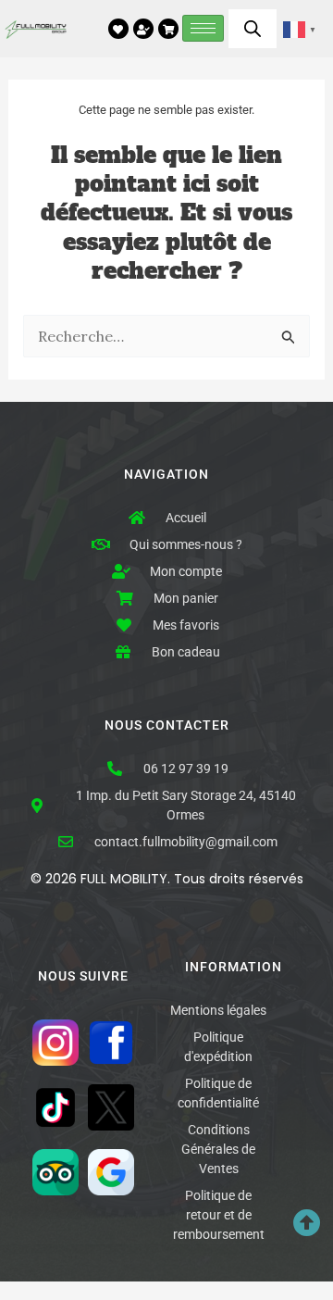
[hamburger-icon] (203, 28)
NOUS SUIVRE (83, 976)
